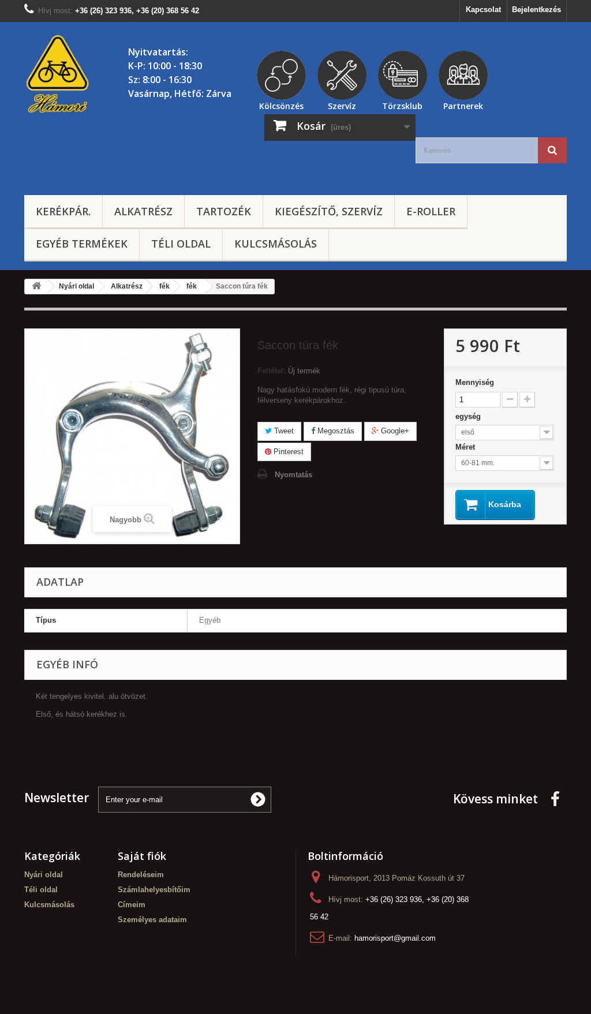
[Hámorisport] (58, 74)
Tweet (283, 430)
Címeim (131, 904)
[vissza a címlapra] (36, 286)
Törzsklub (402, 104)
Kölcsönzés (281, 104)
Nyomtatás (293, 474)
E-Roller (430, 211)
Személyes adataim (152, 919)
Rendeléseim (141, 874)
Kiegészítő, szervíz (329, 211)
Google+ (394, 430)
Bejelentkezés (536, 9)
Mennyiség (474, 382)
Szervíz (342, 104)
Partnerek (463, 104)
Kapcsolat (483, 9)
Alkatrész (143, 211)
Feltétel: (271, 370)
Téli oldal (181, 243)
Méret (466, 447)
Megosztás (334, 430)
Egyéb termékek (82, 243)
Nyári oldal (43, 874)
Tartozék (223, 211)
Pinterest (287, 451)
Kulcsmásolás (275, 243)
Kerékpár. (63, 211)
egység (469, 416)
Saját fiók (142, 856)
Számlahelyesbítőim (154, 889)
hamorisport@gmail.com (395, 938)
